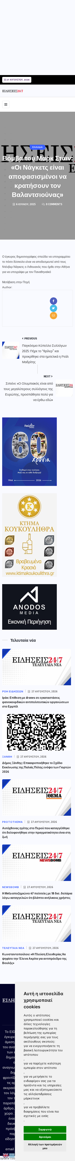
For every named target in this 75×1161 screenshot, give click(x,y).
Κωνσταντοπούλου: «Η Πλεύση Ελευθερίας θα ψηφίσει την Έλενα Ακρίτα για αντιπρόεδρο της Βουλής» (34, 958)
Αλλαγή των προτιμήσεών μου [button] (45, 1146)
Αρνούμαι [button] (45, 1136)
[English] (6, 1155)
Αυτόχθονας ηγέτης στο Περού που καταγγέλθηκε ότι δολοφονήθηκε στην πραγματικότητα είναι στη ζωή (36, 832)
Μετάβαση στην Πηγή (16, 282)
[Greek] (12, 1155)
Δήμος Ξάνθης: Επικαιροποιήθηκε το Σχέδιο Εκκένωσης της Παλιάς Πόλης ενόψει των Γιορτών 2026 (36, 767)
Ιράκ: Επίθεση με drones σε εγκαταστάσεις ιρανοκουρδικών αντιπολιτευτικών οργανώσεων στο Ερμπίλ (35, 702)
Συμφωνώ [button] (45, 1129)
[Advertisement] (37, 37)
